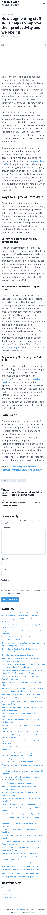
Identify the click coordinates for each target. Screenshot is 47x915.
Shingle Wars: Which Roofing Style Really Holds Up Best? (23, 814)
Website (5, 580)
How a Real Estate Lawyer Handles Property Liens (20, 694)
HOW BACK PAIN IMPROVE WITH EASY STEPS (19, 866)
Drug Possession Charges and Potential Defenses (20, 698)
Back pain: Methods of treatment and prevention (20, 863)
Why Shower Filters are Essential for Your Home (20, 870)
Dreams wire (10, 2)
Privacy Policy (6, 894)
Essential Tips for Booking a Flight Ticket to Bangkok (22, 731)
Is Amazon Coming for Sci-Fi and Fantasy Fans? (20, 853)
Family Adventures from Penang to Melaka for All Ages (22, 804)
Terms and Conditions (10, 897)
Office (14, 14)
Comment (6, 527)
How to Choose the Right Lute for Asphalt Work (20, 873)
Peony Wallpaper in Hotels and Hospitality (17, 783)
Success (21, 480)
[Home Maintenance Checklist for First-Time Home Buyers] (5, 492)
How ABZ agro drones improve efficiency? (17, 655)
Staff (13, 480)
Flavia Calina (10, 36)
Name (4, 559)
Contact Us (5, 890)
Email (4, 569)
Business (5, 14)
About (3, 887)
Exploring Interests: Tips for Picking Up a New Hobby (21, 877)
